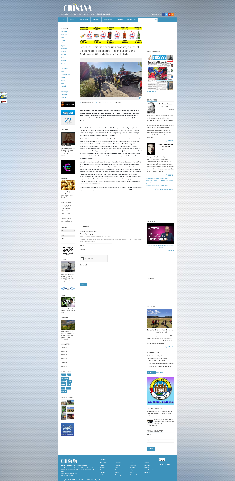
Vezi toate (171, 250)
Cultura (63, 40)
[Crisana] (78, 8)
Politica (63, 43)
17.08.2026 (64, 362)
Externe (63, 63)
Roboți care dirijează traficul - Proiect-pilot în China (68, 310)
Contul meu (131, 20)
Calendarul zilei (65, 74)
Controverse (64, 66)
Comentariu (83, 265)
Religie (62, 71)
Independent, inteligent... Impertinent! (157, 178)
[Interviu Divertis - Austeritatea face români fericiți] (160, 233)
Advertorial (64, 97)
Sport (62, 57)
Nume (82, 245)
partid (68, 375)
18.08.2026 (64, 359)
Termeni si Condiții (164, 464)
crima (62, 388)
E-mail (149, 441)
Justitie (63, 80)
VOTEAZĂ (151, 372)
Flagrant (63, 46)
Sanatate (63, 51)
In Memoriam (69, 104)
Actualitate (64, 31)
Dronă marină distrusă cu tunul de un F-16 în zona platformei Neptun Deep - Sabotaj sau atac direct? (68, 278)
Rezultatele (159, 372)
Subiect (82, 251)
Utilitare (63, 77)
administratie (64, 378)
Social (62, 37)
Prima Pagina (64, 92)
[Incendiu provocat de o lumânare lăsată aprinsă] (64, 416)
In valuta (63, 233)
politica (63, 384)
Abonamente (83, 20)
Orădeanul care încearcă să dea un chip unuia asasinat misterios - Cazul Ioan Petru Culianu (68, 152)
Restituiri (63, 89)
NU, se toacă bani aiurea (157, 361)
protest (63, 375)
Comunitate (64, 69)
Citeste (170, 141)
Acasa (63, 20)
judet (68, 384)
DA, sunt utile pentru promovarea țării (161, 363)
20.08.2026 (64, 351)
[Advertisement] (160, 205)
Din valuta (64, 227)
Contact (119, 20)
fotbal (69, 381)
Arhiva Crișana (151, 91)
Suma (62, 238)
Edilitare (63, 83)
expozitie (63, 391)
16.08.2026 (64, 366)
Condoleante (64, 94)
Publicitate (108, 20)
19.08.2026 (64, 355)
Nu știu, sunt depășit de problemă (160, 366)
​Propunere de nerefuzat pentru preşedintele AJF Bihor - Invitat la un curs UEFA (164, 421)
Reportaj (63, 86)
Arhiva (72, 20)
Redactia (96, 20)
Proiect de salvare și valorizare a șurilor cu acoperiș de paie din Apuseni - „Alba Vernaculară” (67, 335)
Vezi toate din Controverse (165, 189)
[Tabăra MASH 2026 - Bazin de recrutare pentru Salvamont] (70, 409)
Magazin (63, 60)
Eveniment (64, 34)
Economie (64, 48)
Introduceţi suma (66, 221)
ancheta (63, 381)
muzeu (68, 388)
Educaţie (63, 54)
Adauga (151, 449)
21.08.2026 (64, 347)
